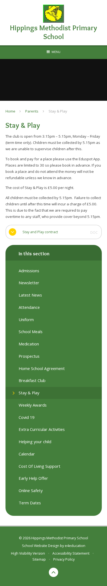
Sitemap (39, 559)
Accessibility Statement (70, 553)
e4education (75, 545)
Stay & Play (58, 111)
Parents (31, 111)
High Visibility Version (28, 553)
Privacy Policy (64, 559)
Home (10, 111)
